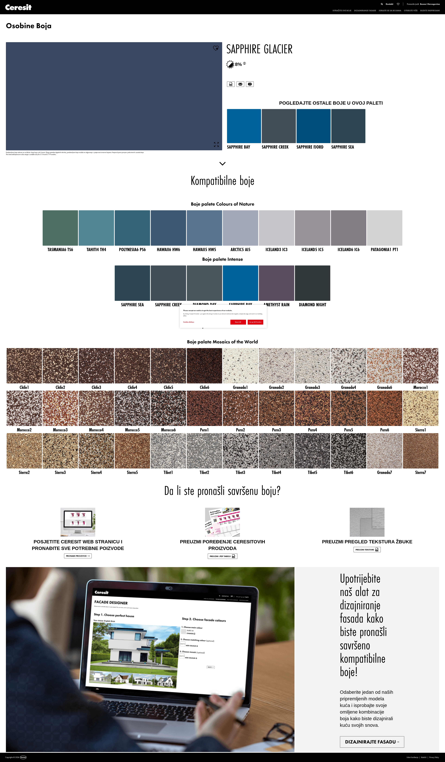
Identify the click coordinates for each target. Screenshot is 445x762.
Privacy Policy (434, 757)
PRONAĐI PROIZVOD (76, 556)
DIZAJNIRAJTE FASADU (370, 742)
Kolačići (423, 757)
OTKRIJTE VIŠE (411, 10)
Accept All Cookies (255, 322)
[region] (223, 316)
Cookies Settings (188, 322)
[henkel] (23, 757)
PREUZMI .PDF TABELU (220, 556)
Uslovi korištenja (412, 757)
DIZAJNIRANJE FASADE (365, 10)
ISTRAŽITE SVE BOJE (342, 10)
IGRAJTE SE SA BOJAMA (390, 10)
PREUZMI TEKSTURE (365, 549)
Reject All (238, 322)
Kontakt (389, 4)
